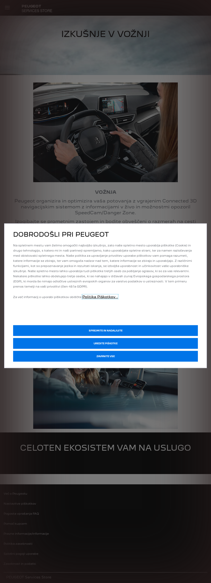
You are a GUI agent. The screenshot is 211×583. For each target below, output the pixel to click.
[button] (105, 343)
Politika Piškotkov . (100, 296)
